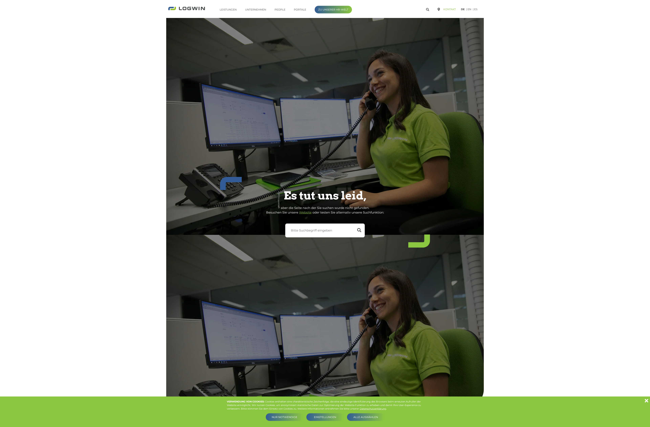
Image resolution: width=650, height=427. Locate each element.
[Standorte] (439, 9)
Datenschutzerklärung (373, 408)
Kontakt (449, 9)
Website (305, 212)
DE (463, 9)
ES (475, 9)
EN (469, 9)
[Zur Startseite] (186, 9)
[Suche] (428, 9)
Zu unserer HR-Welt (333, 9)
